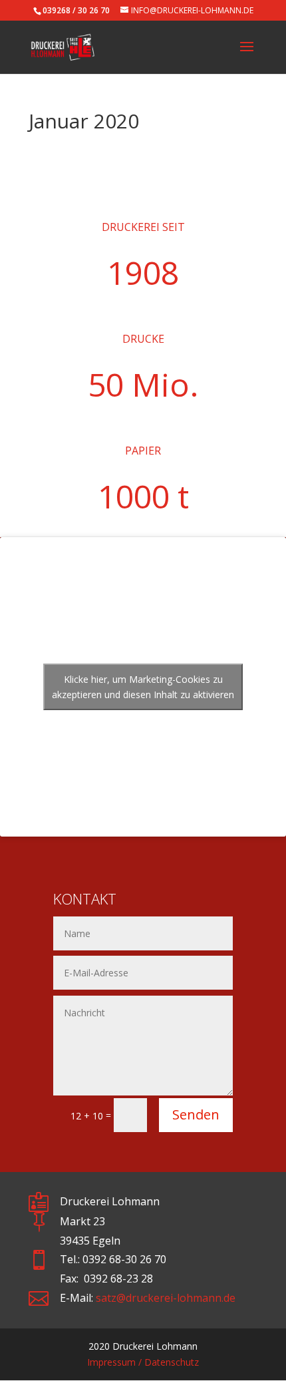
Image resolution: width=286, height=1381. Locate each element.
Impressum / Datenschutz (143, 1362)
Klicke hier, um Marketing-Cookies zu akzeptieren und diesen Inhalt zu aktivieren (143, 687)
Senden (195, 1114)
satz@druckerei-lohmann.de (165, 1297)
